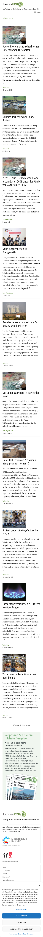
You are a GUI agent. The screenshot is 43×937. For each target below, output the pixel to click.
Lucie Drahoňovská (8, 293)
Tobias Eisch (6, 87)
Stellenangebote (7, 870)
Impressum (30, 934)
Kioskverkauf (6, 877)
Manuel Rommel (7, 219)
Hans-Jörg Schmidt (8, 431)
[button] (39, 885)
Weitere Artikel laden (21, 725)
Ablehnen (21, 922)
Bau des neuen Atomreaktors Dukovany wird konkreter (20, 324)
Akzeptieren (21, 916)
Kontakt (5, 874)
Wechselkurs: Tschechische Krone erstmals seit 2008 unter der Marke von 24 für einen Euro (21, 181)
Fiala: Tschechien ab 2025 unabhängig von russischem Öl (20, 461)
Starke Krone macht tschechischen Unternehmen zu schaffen (21, 48)
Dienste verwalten (21, 909)
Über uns (5, 867)
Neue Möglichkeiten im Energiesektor (15, 250)
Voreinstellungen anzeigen (21, 929)
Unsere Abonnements (8, 880)
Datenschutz (13, 934)
